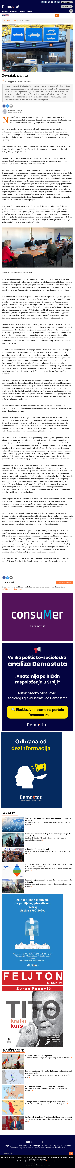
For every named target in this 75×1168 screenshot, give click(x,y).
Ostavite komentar (64, 583)
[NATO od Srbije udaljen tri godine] (13, 1061)
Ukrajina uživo (66, 6)
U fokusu (5, 11)
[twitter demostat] (49, 2)
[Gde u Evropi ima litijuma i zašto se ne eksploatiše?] (13, 1092)
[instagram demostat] (52, 2)
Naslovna (7, 21)
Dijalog (29, 11)
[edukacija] (37, 770)
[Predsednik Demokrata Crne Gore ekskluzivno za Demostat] (13, 1123)
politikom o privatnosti (12, 589)
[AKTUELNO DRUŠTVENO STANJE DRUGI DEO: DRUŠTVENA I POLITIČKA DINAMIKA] (13, 870)
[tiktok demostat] (55, 2)
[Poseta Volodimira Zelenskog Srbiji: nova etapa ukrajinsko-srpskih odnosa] (13, 840)
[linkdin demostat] (58, 2)
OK (71, 1153)
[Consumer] (37, 617)
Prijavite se (66, 2)
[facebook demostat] (42, 2)
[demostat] (15, 6)
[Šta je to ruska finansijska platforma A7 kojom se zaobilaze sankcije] (13, 824)
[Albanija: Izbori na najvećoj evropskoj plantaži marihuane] (13, 1107)
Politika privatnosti (52, 1161)
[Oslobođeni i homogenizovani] (13, 855)
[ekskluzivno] (37, 687)
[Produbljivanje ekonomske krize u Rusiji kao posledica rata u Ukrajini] (13, 886)
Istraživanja (13, 11)
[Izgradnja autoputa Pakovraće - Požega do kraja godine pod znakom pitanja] (13, 1077)
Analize (22, 11)
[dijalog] (37, 932)
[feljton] (37, 1009)
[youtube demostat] (45, 2)
